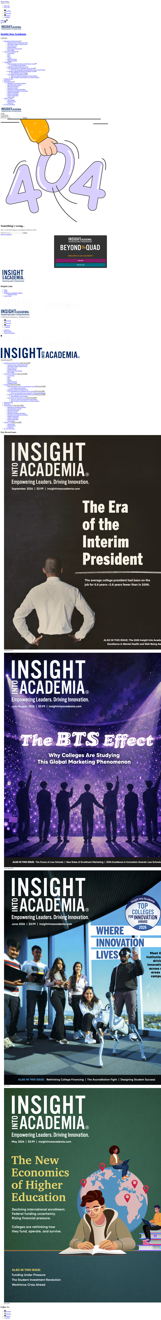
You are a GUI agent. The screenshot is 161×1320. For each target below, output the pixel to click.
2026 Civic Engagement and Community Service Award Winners (28, 70)
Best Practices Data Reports (14, 48)
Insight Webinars (11, 47)
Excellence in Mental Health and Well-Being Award (21, 71)
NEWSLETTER (8, 79)
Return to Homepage (6, 234)
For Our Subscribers (9, 104)
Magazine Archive (12, 60)
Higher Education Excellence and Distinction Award (21, 64)
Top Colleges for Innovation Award (16, 74)
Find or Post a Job (12, 45)
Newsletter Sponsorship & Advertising (17, 91)
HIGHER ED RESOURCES (12, 41)
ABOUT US (7, 98)
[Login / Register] (1, 23)
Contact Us (10, 103)
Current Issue (10, 53)
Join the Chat (80, 265)
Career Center (11, 97)
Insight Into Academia (13, 34)
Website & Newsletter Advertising (16, 89)
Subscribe (3, 20)
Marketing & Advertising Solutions (16, 83)
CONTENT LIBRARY (10, 51)
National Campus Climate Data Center (17, 42)
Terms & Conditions (9, 333)
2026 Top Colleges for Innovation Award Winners (24, 76)
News (8, 54)
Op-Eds (9, 57)
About (5, 291)
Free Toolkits (10, 50)
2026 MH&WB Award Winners (19, 73)
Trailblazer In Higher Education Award (17, 67)
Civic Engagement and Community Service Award (20, 68)
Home (5, 290)
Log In (3, 22)
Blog (8, 56)
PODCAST (7, 80)
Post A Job (7, 7)
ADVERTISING (8, 82)
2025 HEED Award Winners (18, 65)
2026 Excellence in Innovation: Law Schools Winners (25, 77)
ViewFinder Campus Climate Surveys (17, 44)
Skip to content (5, 1)
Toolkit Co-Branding (12, 94)
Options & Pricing (12, 294)
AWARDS (7, 62)
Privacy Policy (8, 331)
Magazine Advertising (13, 86)
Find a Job (7, 5)
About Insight (11, 100)
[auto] (3, 114)
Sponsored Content (12, 88)
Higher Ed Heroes (12, 59)
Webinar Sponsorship (13, 92)
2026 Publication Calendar (14, 85)
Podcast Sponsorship (12, 95)
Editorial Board (11, 101)
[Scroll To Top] (1, 336)
